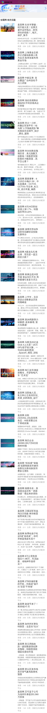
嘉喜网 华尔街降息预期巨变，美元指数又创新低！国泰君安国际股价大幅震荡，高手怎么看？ (28, 156)
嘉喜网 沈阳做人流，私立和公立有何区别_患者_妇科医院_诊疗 (28, 395)
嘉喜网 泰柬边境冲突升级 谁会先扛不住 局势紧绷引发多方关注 (28, 277)
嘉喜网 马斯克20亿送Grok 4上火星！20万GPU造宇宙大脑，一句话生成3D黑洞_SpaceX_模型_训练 (28, 347)
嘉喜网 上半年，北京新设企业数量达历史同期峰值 (28, 299)
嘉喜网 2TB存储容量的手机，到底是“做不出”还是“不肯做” (28, 584)
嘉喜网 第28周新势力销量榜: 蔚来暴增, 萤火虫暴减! (28, 322)
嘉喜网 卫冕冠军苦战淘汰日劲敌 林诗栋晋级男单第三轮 (28, 513)
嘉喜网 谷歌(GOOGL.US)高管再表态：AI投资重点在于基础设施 (27, 419)
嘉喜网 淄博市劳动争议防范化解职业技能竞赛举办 (28, 231)
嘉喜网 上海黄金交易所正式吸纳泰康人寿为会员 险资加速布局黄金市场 (28, 56)
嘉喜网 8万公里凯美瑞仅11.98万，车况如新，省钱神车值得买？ (28, 559)
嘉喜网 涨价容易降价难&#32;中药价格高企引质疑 (28, 103)
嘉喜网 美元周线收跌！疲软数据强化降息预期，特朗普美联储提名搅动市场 (27, 647)
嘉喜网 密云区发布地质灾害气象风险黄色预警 (28, 671)
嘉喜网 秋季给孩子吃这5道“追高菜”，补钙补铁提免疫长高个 (28, 536)
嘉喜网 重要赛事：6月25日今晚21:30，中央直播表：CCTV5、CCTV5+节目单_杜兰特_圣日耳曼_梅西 (28, 184)
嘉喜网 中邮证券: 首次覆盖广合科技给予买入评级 (27, 80)
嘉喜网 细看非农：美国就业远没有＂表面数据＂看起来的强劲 (28, 491)
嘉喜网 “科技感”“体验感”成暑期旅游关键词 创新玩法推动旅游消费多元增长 (28, 466)
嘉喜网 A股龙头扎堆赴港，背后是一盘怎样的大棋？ (27, 254)
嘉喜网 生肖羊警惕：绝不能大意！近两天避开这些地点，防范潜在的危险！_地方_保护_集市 (28, 30)
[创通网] (7, 2)
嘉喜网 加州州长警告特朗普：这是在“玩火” (28, 625)
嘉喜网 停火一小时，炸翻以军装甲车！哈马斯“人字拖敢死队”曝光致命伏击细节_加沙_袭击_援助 (28, 128)
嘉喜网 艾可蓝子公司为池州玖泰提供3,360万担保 (28, 694)
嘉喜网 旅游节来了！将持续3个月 (28, 605)
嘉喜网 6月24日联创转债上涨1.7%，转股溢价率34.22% (28, 209)
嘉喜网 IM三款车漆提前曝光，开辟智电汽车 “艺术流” (28, 372)
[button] (45, 8)
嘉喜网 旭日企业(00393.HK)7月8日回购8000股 (28, 443)
